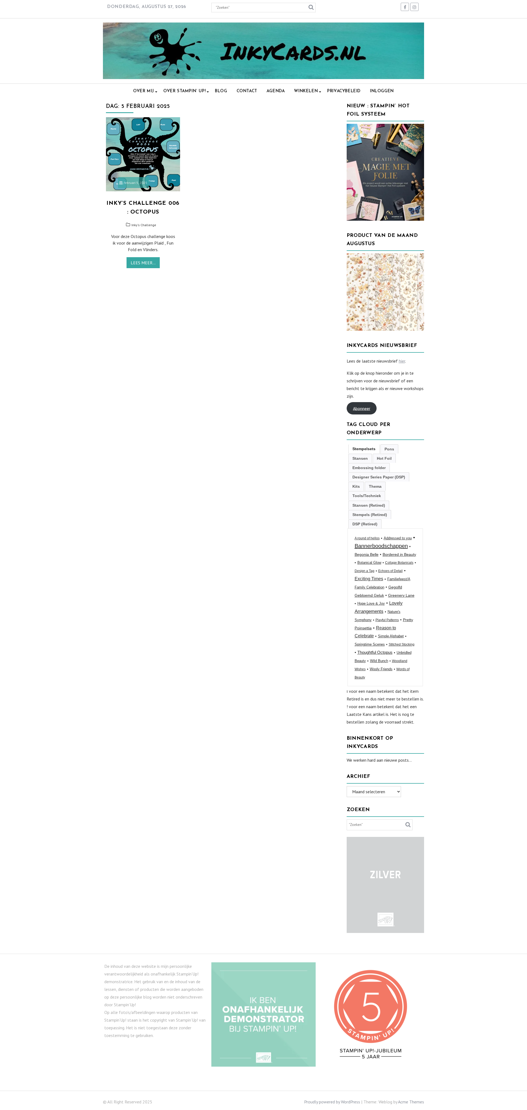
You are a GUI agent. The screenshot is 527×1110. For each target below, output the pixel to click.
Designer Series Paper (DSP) (378, 477)
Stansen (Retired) (368, 505)
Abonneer (361, 408)
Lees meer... (143, 262)
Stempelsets (363, 449)
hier (402, 361)
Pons (389, 449)
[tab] (364, 448)
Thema (375, 486)
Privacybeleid (344, 91)
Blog (221, 91)
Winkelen (306, 91)
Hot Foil (384, 458)
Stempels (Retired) (369, 514)
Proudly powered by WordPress (332, 1102)
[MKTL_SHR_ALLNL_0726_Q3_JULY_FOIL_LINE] (385, 219)
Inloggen (382, 91)
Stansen (360, 458)
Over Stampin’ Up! (184, 91)
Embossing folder (369, 468)
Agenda (276, 91)
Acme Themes (411, 1102)
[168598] (385, 329)
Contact (247, 91)
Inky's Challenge (143, 225)
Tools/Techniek (366, 496)
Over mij (143, 91)
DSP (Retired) (364, 524)
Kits (356, 486)
